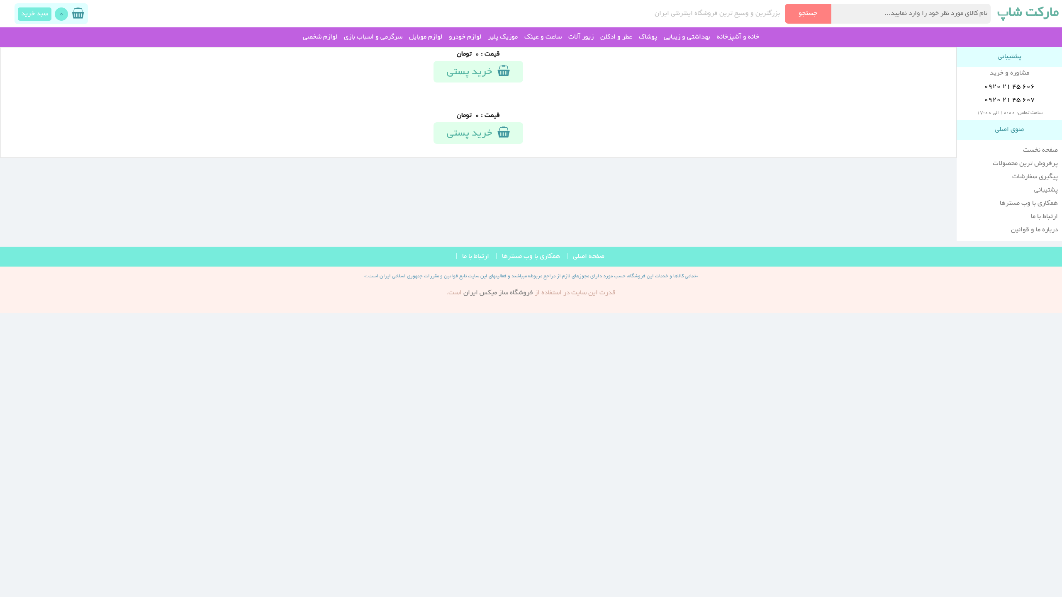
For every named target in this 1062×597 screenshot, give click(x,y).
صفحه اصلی (588, 256)
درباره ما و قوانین (1034, 230)
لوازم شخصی (320, 37)
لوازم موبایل (425, 37)
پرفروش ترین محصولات (1025, 163)
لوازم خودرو (465, 37)
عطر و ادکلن (616, 37)
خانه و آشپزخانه (738, 37)
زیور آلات (581, 37)
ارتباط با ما (1044, 217)
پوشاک (648, 37)
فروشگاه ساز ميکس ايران (498, 293)
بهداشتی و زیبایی (687, 37)
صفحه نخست (1040, 150)
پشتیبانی (1046, 190)
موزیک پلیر (503, 37)
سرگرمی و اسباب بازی (373, 37)
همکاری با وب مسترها (1029, 203)
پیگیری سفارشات (1035, 177)
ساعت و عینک (543, 37)
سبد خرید (34, 14)
